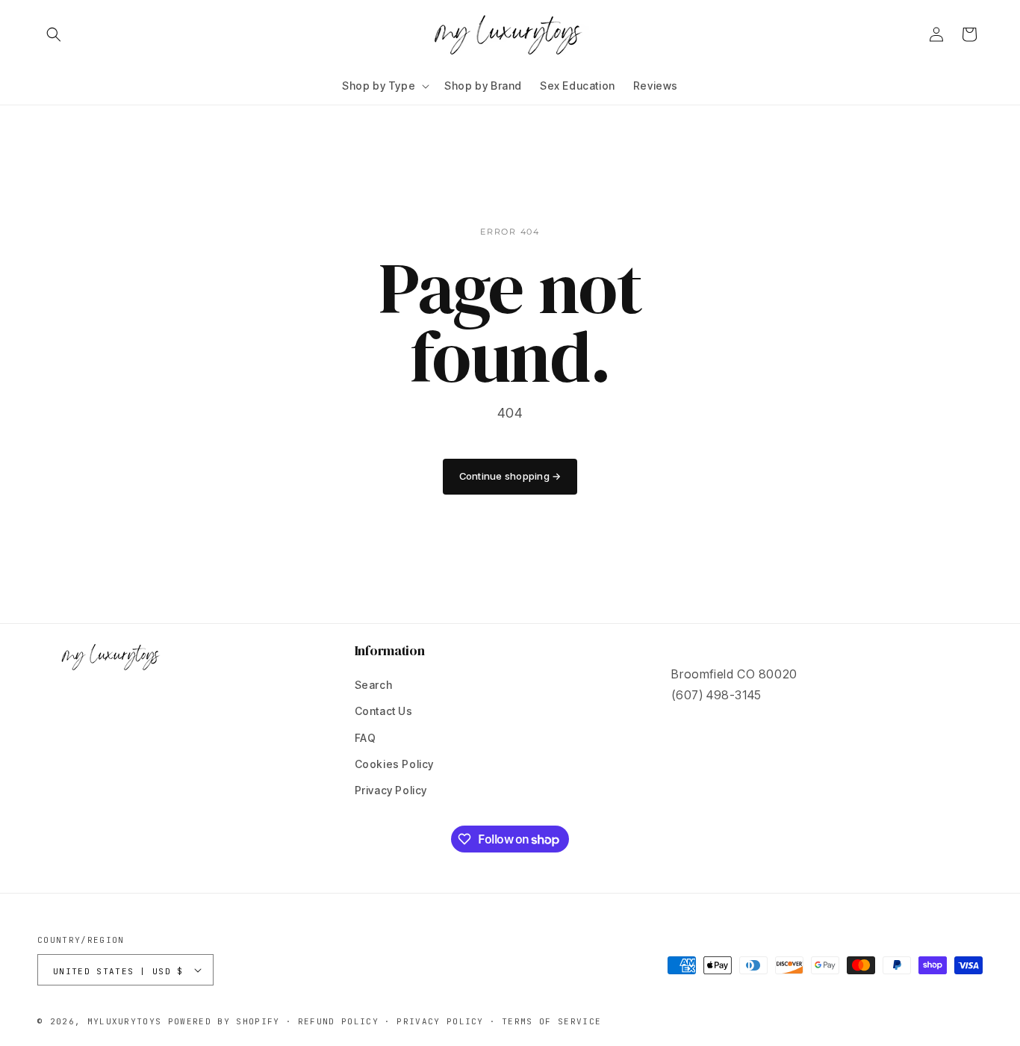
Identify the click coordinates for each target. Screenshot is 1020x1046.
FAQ (365, 737)
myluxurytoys (124, 1021)
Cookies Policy (394, 764)
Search (374, 684)
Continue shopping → (510, 476)
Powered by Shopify (224, 1021)
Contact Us (384, 711)
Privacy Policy (391, 790)
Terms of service (551, 1021)
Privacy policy (440, 1021)
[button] (53, 34)
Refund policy (338, 1021)
